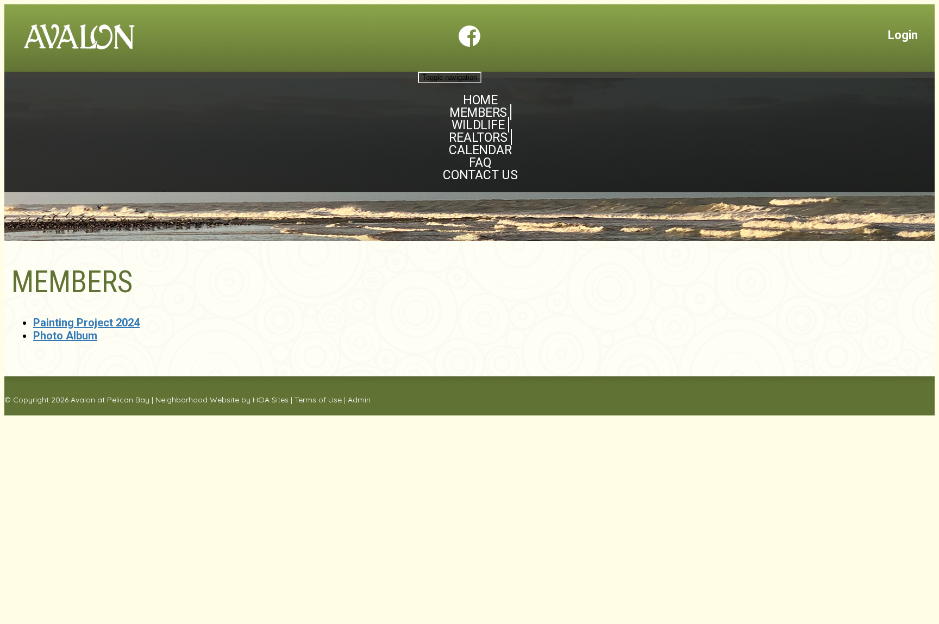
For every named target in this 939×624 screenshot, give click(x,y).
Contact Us (480, 175)
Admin (359, 400)
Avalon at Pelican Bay (110, 400)
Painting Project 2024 (86, 322)
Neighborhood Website (197, 400)
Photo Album (65, 335)
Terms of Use (318, 400)
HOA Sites (271, 400)
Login (903, 35)
